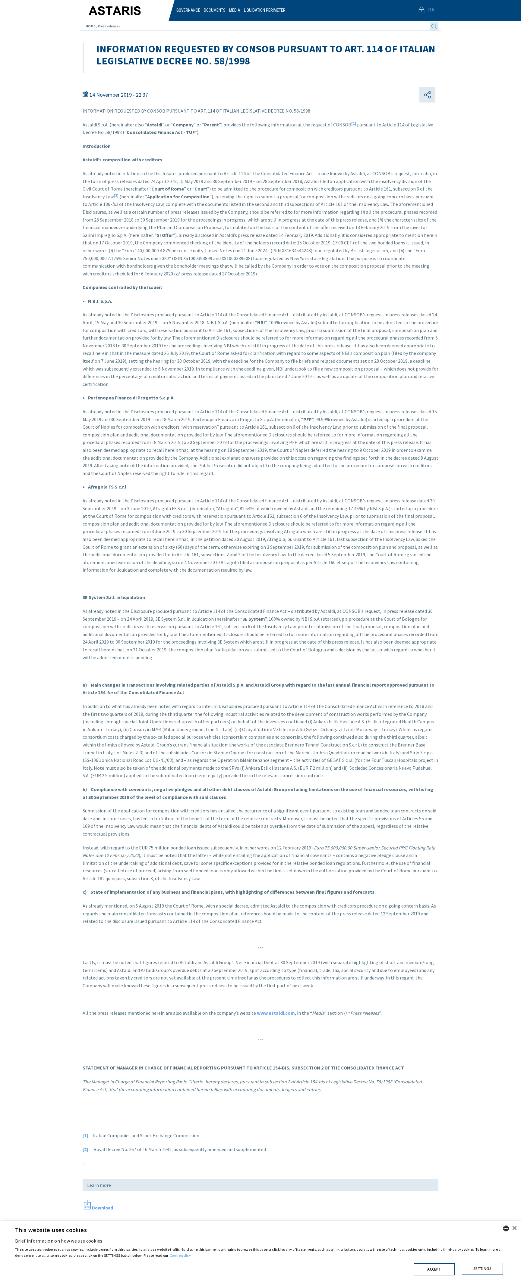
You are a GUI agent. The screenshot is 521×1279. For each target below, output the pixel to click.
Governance (188, 10)
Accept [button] (434, 1269)
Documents (215, 10)
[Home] (127, 8)
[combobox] (506, 1228)
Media (234, 10)
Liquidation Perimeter (265, 10)
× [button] (514, 1228)
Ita (431, 10)
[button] (259, 1267)
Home (91, 26)
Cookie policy (180, 1255)
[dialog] (260, 1250)
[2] (116, 195)
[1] (353, 123)
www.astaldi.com (276, 1013)
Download (102, 1208)
